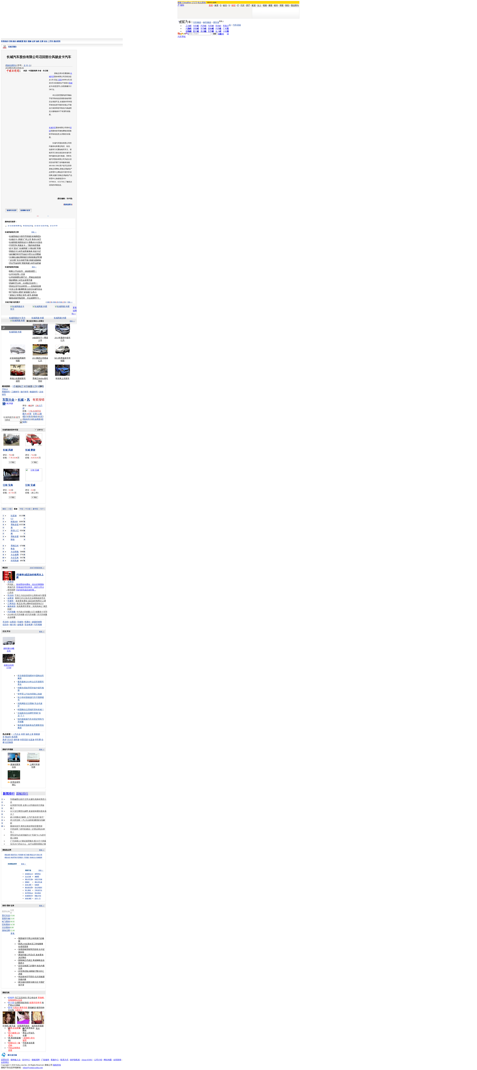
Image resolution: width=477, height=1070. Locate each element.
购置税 (221, 34)
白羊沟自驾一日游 (17, 274)
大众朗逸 (15, 552)
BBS (287, 5)
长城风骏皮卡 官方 (17, 318)
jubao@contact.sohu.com (33, 1068)
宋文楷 (21, 676)
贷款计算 (39, 855)
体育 (216, 5)
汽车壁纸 (182, 37)
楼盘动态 (8, 857)
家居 (254, 5)
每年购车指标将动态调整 (29, 725)
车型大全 (8, 399)
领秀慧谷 (38, 874)
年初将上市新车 (62, 378)
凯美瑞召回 (28, 226)
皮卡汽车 (54, 226)
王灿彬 (21, 713)
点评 (33, 41)
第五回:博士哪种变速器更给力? (30, 604)
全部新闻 (117, 1060)
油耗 (37, 41)
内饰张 (56, 302)
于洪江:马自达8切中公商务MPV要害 (30, 595)
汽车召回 (237, 25)
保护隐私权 (75, 1060)
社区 (41, 416)
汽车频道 (197, 22)
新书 (10, 1008)
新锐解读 (32, 1008)
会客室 (10, 598)
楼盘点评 (33, 855)
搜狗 (182, 5)
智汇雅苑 (28, 890)
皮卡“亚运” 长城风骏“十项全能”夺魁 (25, 248)
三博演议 (11, 604)
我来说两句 (11, 65)
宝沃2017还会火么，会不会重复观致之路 (28, 844)
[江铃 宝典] (12, 474)
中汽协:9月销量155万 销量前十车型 (32, 612)
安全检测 (29, 625)
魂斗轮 (13, 625)
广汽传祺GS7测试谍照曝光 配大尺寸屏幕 (28, 841)
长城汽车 (52, 128)
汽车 (242, 5)
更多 (13, 933)
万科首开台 (38, 890)
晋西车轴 (6, 918)
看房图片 (20, 857)
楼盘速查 (8, 855)
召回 (60, 80)
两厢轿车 (6, 392)
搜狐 (180, 2)
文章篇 (37, 414)
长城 (21, 399)
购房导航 (14, 857)
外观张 (49, 302)
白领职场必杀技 (22, 1003)
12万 (21, 386)
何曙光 (21, 688)
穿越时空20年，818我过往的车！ (23, 283)
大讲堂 (10, 582)
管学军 (21, 694)
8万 (17, 386)
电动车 (8, 737)
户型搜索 (20, 855)
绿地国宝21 (28, 874)
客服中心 (55, 1060)
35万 (35, 386)
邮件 (276, 5)
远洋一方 (38, 898)
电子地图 (27, 855)
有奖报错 (38, 399)
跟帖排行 (22, 793)
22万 (30, 386)
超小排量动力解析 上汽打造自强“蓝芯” (27, 817)
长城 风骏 (8, 450)
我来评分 (27, 419)
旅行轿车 (25, 392)
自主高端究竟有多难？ (34, 709)
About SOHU (87, 1060)
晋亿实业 (6, 915)
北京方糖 (28, 876)
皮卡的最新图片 (14, 226)
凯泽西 (15, 737)
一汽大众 (16, 734)
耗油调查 (36, 419)
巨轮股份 (6, 924)
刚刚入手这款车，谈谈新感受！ (23, 271)
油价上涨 (29, 734)
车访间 (10, 595)
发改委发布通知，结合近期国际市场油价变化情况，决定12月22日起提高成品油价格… (30, 587)
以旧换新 (9, 742)
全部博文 (5, 1062)
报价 (36, 416)
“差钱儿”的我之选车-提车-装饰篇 (23, 295)
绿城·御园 (28, 898)
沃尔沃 (10, 740)
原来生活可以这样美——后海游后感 (25, 286)
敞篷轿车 (34, 392)
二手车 (50, 41)
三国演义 (18, 1010)
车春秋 (10, 601)
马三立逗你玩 (21, 998)
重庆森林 (22, 682)
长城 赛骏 (30, 450)
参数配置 (20, 41)
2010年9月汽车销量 (15, 614)
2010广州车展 (34, 568)
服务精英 (11, 606)
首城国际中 (28, 896)
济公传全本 (32, 998)
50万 (39, 386)
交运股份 (6, 927)
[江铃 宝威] (34, 474)
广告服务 (45, 1060)
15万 (26, 386)
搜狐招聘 (36, 1060)
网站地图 (108, 1060)
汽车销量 (11, 612)
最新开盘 (14, 855)
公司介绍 (98, 1060)
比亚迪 (31, 740)
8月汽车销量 (30, 614)
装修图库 (39, 857)
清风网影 (22, 703)
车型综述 (4, 41)
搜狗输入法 (15, 1060)
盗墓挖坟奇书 (35, 1003)
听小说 (11, 1003)
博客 (282, 5)
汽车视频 (38, 625)
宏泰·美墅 (28, 885)
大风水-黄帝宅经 (20, 1008)
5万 (13, 386)
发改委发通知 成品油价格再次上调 (31, 601)
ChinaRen (186, 2)
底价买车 (57, 41)
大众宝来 (15, 558)
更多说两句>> (74, 310)
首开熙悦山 (28, 893)
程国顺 (21, 709)
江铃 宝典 (8, 485)
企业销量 (11, 617)
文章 (41, 41)
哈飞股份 (6, 921)
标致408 (14, 522)
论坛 (45, 41)
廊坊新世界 (28, 887)
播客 (270, 5)
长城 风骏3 (12, 47)
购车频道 (207, 22)
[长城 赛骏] (34, 439)
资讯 (30, 416)
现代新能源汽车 (25, 719)
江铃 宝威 (30, 485)
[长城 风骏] (12, 439)
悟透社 (28, 622)
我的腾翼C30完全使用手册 (20, 280)
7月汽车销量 (41, 614)
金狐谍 (20, 625)
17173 (194, 2)
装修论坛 (33, 857)
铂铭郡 (37, 885)
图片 (25, 41)
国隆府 (27, 882)
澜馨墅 (37, 876)
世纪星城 (38, 893)
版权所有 (57, 1065)
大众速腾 (15, 555)
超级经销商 (37, 622)
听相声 (11, 998)
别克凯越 (15, 561)
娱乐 (225, 5)
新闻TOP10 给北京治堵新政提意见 (30, 598)
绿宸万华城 (38, 879)
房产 (248, 5)
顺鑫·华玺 (38, 896)
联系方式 (64, 1060)
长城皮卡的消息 (41, 226)
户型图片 (27, 857)
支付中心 (26, 1060)
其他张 (62, 302)
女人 (259, 5)
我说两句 (295, 5)
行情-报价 (12, 41)
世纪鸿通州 (38, 887)
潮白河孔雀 (28, 879)
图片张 (26, 414)
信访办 (6, 625)
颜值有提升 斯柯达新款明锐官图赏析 (26, 826)
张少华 (21, 697)
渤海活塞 (6, 930)
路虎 (5, 740)
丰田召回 (24, 740)
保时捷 (17, 740)
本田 (23, 734)
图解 (29, 41)
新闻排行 (9, 793)
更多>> (221, 21)
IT (238, 5)
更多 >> (34, 232)
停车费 (38, 740)
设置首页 (5, 1060)
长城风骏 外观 (37, 318)
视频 (265, 5)
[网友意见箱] (9, 1058)
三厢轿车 (15, 392)
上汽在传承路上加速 (33, 694)
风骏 (70, 83)
